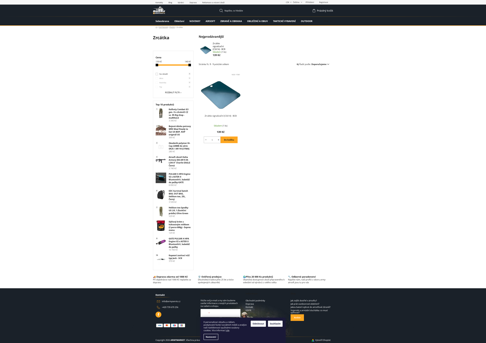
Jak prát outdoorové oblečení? (305, 304)
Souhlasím (275, 323)
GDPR (248, 310)
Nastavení (211, 337)
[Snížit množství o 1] (206, 140)
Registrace (323, 2)
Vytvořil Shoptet (323, 340)
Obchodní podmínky (255, 301)
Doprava (193, 2)
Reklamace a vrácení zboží (213, 2)
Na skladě (174, 74)
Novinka (174, 82)
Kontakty (159, 2)
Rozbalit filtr (172, 92)
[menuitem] (162, 21)
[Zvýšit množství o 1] (218, 140)
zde (227, 330)
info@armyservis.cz (171, 301)
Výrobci (181, 2)
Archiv (297, 317)
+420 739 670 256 (170, 307)
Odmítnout (258, 323)
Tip (174, 87)
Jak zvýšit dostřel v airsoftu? (304, 301)
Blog (170, 2)
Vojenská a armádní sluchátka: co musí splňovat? (309, 311)
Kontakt (249, 307)
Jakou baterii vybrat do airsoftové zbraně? (310, 307)
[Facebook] (158, 314)
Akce (174, 78)
